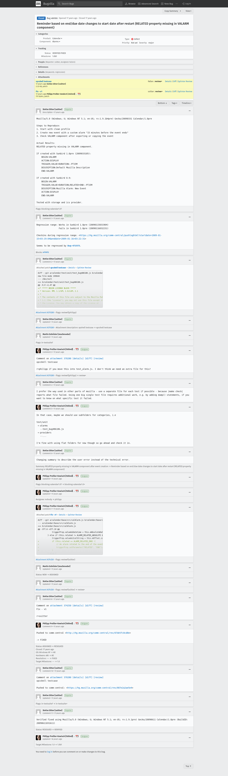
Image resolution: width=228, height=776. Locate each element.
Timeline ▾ (186, 103)
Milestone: (46, 56)
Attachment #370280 (45, 312)
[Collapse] (189, 110)
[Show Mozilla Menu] (38, 3)
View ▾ (188, 11)
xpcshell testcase (43, 81)
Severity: (143, 43)
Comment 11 (48, 713)
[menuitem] (130, 3)
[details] (78, 358)
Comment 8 (47, 599)
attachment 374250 (60, 605)
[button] (186, 3)
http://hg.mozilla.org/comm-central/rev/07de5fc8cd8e (98, 633)
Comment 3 (47, 352)
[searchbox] (90, 3)
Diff (174, 81)
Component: (45, 41)
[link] (69, 289)
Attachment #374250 (45, 559)
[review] (98, 358)
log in (49, 752)
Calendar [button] (57, 38)
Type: (127, 39)
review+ (158, 81)
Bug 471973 (73, 245)
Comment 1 (47, 218)
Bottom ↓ (162, 103)
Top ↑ (188, 766)
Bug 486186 (52, 18)
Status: (48, 53)
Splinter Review (185, 81)
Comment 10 (48, 671)
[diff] (88, 358)
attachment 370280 (60, 358)
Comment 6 (47, 453)
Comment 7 (47, 509)
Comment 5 (47, 409)
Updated (46, 322)
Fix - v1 (39, 91)
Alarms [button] (56, 41)
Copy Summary (171, 11)
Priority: (126, 43)
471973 (46, 252)
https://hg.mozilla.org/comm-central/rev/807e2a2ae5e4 (99, 688)
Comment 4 (47, 385)
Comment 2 (47, 262)
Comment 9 (47, 626)
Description (47, 112)
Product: (47, 38)
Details (168, 81)
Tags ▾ (174, 103)
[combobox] (90, 3)
